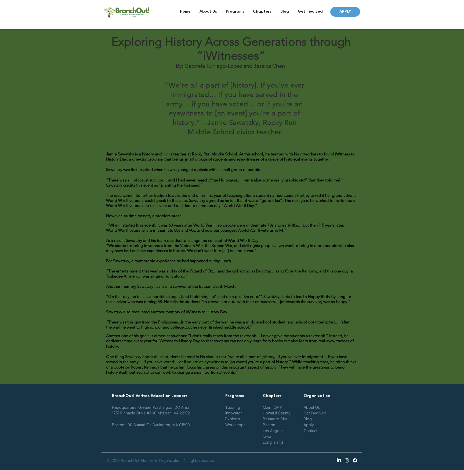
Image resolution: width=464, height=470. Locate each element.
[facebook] (355, 460)
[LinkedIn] (339, 460)
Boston (269, 424)
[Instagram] (347, 460)
